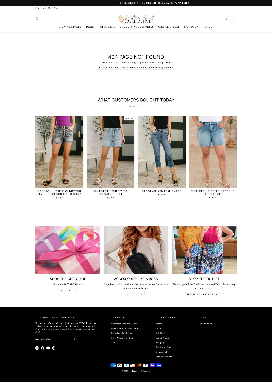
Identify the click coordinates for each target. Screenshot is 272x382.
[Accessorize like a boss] (136, 250)
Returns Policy (163, 352)
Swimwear (192, 27)
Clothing (108, 27)
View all (136, 107)
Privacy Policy (205, 323)
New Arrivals (70, 27)
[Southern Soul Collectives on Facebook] (42, 348)
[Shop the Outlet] (204, 250)
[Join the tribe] (76, 339)
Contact (114, 342)
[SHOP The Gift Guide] (67, 250)
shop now (136, 294)
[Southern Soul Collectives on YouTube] (48, 348)
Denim (91, 27)
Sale (209, 27)
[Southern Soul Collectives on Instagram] (37, 348)
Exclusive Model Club (121, 333)
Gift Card (160, 333)
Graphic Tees (169, 27)
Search (159, 323)
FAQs (158, 328)
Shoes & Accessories (137, 27)
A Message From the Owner (124, 323)
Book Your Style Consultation (125, 328)
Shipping (160, 342)
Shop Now (68, 291)
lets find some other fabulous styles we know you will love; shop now (136, 67)
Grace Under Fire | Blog (46, 8)
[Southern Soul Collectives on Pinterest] (53, 348)
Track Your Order (164, 347)
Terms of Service (164, 356)
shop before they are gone (204, 294)
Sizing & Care (162, 338)
